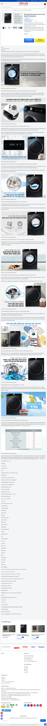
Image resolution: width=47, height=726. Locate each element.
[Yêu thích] (21, 15)
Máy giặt (21, 94)
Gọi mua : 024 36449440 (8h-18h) (7, 681)
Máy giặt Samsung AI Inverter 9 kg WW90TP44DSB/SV (12, 53)
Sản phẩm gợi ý (6, 622)
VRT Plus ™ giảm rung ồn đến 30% (8, 571)
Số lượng (26, 33)
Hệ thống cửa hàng (34, 0)
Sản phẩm (3, 677)
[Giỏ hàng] (44, 4)
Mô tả (2, 47)
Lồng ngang (3, 465)
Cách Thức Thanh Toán (28, 655)
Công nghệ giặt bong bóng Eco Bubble (8, 581)
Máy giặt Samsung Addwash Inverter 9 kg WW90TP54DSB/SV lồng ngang (23, 635)
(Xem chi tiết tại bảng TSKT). (25, 425)
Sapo (36, 724)
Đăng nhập (26, 667)
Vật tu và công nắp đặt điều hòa (30, 661)
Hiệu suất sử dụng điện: (5, 498)
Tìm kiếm (26, 666)
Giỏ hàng (26, 670)
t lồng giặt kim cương (8, 353)
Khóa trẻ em (3, 602)
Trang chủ (26, 672)
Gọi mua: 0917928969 (5, 683)
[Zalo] (2, 716)
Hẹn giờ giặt (3, 599)
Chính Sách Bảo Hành (28, 659)
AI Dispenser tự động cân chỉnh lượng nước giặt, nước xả (12, 578)
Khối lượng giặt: (4, 468)
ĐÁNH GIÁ (3, 50)
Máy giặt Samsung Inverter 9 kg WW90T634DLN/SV (8, 635)
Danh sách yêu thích (42, 0)
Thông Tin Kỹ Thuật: (5, 48)
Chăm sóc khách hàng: (23, 0)
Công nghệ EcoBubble (5, 166)
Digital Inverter (9, 503)
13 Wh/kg (3, 501)
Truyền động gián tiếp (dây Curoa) (8, 477)
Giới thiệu (3, 680)
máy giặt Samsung (15, 241)
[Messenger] (2, 718)
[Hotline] (1, 713)
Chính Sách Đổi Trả (28, 658)
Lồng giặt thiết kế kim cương (6, 583)
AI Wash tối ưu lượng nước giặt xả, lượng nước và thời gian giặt (13, 569)
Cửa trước (9, 461)
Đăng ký (25, 669)
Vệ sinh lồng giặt (4, 604)
